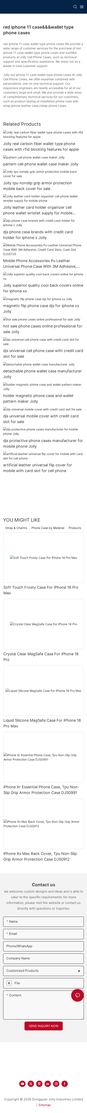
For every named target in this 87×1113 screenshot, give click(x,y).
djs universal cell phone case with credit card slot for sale (43, 353)
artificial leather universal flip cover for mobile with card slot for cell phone (37, 468)
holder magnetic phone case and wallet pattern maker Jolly (38, 398)
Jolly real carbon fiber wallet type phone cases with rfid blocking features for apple (41, 146)
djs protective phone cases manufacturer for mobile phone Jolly (43, 443)
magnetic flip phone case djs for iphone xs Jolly (41, 308)
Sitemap (44, 1105)
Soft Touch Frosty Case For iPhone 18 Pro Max (40, 590)
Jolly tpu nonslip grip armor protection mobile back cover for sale (37, 186)
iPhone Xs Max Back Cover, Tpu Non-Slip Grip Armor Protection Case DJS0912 (40, 856)
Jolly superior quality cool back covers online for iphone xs (43, 288)
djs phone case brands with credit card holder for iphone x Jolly (38, 235)
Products (75, 528)
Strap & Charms (16, 528)
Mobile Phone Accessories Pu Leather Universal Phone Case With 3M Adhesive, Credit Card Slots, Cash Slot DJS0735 (39, 263)
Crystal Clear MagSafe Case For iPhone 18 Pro (41, 657)
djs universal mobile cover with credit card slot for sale (41, 419)
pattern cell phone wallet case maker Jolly (40, 164)
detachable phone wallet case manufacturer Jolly (42, 374)
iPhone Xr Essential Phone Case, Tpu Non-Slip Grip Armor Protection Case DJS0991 (41, 790)
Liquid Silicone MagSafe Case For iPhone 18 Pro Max (42, 723)
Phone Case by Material (47, 528)
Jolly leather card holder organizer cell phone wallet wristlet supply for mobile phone (37, 210)
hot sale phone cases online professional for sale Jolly (42, 329)
